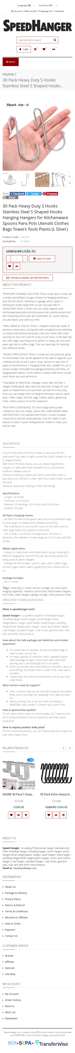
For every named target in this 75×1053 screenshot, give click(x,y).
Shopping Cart (46, 11)
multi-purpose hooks (60, 594)
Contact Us (11, 935)
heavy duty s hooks (21, 588)
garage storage (39, 594)
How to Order (13, 923)
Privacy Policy (13, 899)
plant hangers (22, 594)
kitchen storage (41, 588)
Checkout (59, 11)
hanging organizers (13, 591)
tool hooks (8, 594)
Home (8, 74)
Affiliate (9, 961)
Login (25, 49)
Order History (13, 1000)
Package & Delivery (16, 893)
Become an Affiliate (16, 917)
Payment (10, 929)
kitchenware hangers (59, 591)
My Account (16, 11)
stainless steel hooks (35, 591)
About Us (10, 886)
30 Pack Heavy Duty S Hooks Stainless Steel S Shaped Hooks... (33, 83)
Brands (9, 955)
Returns (9, 1006)
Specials (10, 968)
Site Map (10, 974)
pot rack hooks (59, 588)
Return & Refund (15, 905)
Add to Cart (43, 258)
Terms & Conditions (16, 911)
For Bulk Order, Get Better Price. (29, 277)
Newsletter (11, 1018)
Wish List (10, 1012)
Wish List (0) (30, 11)
